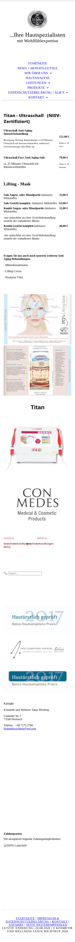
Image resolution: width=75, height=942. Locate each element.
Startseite (37, 63)
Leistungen (36, 83)
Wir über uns (36, 73)
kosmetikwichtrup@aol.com (20, 728)
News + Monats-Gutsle (37, 68)
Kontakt (36, 97)
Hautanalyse (38, 78)
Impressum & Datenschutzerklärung (32, 920)
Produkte (36, 87)
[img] (37, 19)
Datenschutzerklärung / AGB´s (36, 92)
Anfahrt (16, 924)
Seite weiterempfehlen (46, 924)
